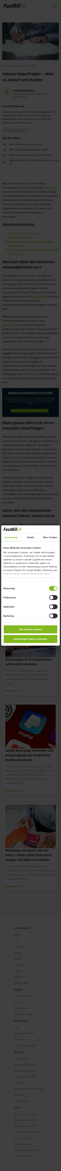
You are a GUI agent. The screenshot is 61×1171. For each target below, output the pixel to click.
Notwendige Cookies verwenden (30, 639)
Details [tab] (30, 537)
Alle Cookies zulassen (30, 629)
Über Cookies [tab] (50, 537)
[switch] (53, 597)
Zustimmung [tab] (11, 537)
